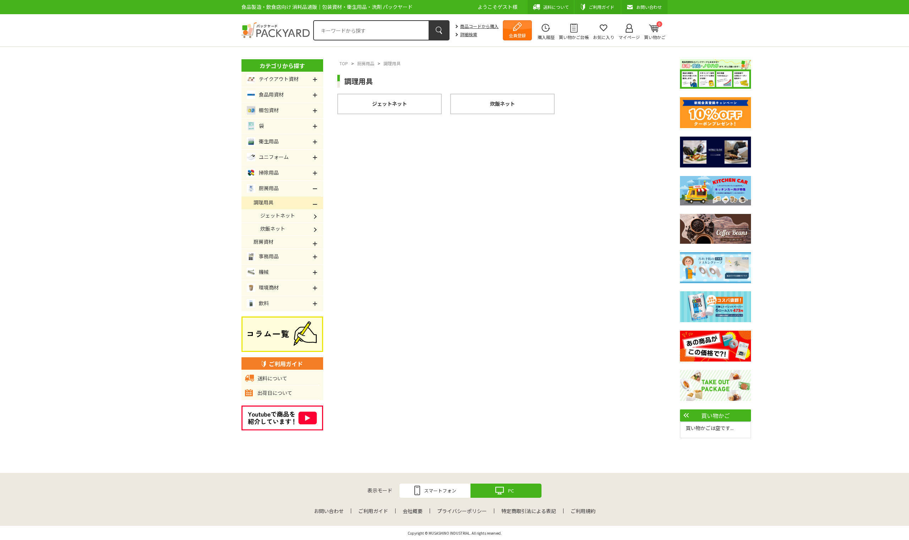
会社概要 (413, 510)
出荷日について (274, 392)
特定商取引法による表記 (528, 510)
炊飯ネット (502, 103)
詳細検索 (468, 34)
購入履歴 (546, 37)
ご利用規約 (583, 510)
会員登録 (517, 35)
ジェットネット (389, 103)
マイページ (629, 37)
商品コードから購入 (479, 26)
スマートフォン (440, 490)
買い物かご (654, 31)
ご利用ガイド (373, 510)
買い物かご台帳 (574, 37)
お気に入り (603, 37)
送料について (272, 378)
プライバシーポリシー (462, 510)
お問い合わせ (329, 510)
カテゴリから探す (282, 65)
